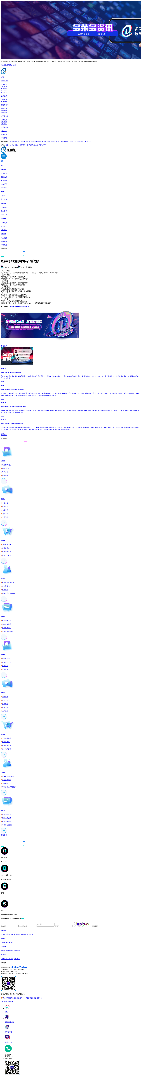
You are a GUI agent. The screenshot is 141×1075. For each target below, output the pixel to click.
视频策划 (4, 86)
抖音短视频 (55, 141)
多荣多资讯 (4, 105)
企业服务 (4, 124)
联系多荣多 (4, 127)
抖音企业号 (64, 141)
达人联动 (4, 90)
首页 (2, 77)
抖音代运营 (4, 81)
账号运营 (4, 84)
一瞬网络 (11, 1001)
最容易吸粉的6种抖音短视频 (36, 145)
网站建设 (4, 1001)
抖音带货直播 (25, 141)
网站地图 (4, 65)
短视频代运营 (11, 65)
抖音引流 (73, 141)
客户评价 (4, 101)
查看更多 (4, 346)
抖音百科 (4, 112)
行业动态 (4, 108)
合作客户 (4, 96)
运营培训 (4, 92)
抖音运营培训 (36, 141)
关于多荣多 (4, 116)
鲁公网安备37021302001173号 (13, 998)
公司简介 (4, 120)
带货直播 (4, 88)
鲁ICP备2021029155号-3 (34, 998)
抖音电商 (81, 141)
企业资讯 (4, 110)
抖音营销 (88, 141)
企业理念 (4, 122)
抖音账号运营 (14, 141)
